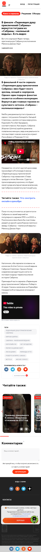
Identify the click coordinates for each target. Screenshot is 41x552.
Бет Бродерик (26, 344)
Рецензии (26, 13)
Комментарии (20, 375)
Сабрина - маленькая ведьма (18, 340)
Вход (22, 4)
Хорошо (20, 520)
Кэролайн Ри (11, 344)
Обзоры (36, 13)
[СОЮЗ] (4, 528)
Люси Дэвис (11, 352)
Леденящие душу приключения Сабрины (19, 332)
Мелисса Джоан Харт (14, 348)
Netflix (9, 359)
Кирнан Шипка (12, 337)
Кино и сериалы (11, 13)
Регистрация (33, 4)
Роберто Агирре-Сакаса (15, 355)
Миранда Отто (26, 352)
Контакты (7, 499)
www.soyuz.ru (15, 320)
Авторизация (20, 472)
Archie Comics (21, 359)
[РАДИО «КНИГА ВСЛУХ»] (34, 519)
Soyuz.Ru (4, 4)
